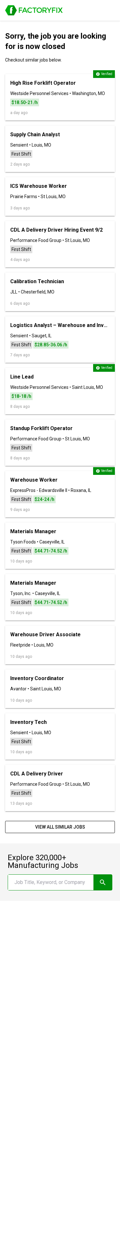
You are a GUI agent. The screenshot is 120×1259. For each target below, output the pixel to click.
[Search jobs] (102, 882)
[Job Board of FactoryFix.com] (34, 10)
